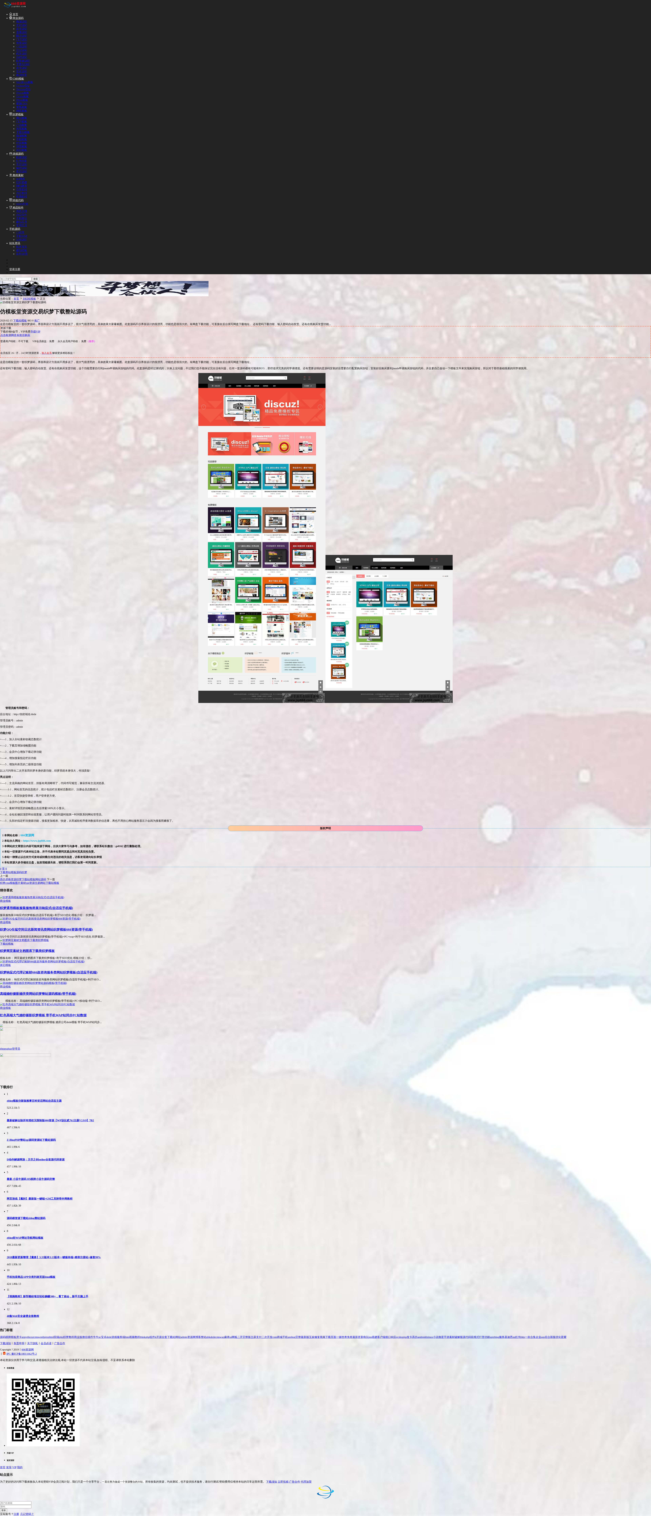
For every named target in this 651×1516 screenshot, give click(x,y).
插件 (90, 1337)
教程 (71, 1337)
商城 (279, 1337)
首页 (15, 14)
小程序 (20, 232)
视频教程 (134, 1337)
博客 (198, 1337)
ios (370, 1337)
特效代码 (18, 200)
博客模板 (21, 146)
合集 (533, 1337)
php (61, 1337)
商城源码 (21, 21)
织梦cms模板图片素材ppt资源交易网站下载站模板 (29, 882)
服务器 (503, 1337)
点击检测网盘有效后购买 (15, 335)
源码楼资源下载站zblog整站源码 (26, 1218)
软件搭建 (21, 182)
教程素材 (18, 175)
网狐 (234, 1337)
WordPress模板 (24, 82)
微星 (441, 1337)
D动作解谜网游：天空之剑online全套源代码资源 (36, 1159)
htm (127, 1337)
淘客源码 (21, 42)
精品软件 (18, 207)
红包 (518, 1337)
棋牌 (8, 1337)
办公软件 (21, 214)
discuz (30, 1337)
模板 (13, 872)
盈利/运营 (22, 253)
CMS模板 (18, 78)
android (422, 1337)
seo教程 (20, 178)
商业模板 (21, 118)
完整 (298, 1337)
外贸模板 (21, 142)
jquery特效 (22, 203)
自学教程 (21, 189)
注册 (16, 1514)
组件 (152, 1337)
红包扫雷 (21, 160)
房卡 (19, 1337)
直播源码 (21, 32)
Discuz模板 (22, 92)
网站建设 (21, 185)
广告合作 (59, 1343)
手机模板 (21, 139)
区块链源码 (23, 60)
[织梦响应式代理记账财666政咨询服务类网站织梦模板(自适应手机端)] (42, 961)
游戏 (114, 1337)
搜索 (35, 279)
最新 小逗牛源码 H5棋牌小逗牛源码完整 (31, 1179)
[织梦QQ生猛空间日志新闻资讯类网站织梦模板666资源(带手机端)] (40, 918)
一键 (339, 1337)
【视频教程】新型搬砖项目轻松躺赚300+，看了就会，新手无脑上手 (47, 1296)
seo (289, 1337)
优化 (558, 1337)
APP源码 (21, 239)
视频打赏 (21, 75)
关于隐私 (32, 1343)
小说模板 (21, 125)
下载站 (171, 1337)
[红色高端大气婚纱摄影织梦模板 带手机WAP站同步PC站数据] (37, 1004)
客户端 (381, 1337)
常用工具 (21, 225)
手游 (446, 1337)
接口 (388, 1337)
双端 (56, 1337)
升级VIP (35, 331)
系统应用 (21, 211)
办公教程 (21, 193)
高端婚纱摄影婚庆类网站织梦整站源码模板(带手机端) (38, 993)
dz (427, 1337)
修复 (317, 1337)
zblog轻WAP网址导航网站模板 (25, 1237)
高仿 (415, 1337)
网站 (178, 1337)
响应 (393, 1337)
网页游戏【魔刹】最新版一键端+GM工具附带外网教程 (40, 1198)
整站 (8, 872)
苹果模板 (21, 107)
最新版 (305, 1337)
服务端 (121, 1337)
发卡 (409, 1337)
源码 (19, 872)
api (491, 1337)
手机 (285, 1337)
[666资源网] (14, 8)
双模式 (475, 1337)
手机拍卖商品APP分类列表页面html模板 (31, 1276)
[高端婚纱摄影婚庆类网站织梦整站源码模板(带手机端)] (33, 983)
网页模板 (21, 110)
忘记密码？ (27, 1514)
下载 (2, 872)
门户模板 (21, 121)
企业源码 (21, 50)
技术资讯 (21, 246)
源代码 (467, 1337)
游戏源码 (18, 153)
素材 (452, 1337)
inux (430, 1337)
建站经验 (21, 250)
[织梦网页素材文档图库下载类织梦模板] (24, 940)
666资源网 (28, 1349)
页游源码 (21, 171)
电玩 (366, 1337)
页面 (333, 1337)
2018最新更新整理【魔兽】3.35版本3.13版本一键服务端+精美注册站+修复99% (54, 1257)
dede (109, 1337)
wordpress (43, 1337)
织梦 (24, 872)
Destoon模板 (23, 89)
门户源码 (21, 39)
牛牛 (95, 1337)
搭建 (374, 1337)
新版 (553, 1337)
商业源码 (18, 18)
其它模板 (21, 150)
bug (293, 1337)
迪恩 (510, 1337)
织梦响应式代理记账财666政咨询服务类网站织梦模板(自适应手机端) (48, 972)
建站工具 (21, 221)
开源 (159, 1337)
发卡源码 (21, 28)
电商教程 (21, 196)
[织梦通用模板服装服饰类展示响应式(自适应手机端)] (32, 897)
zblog (496, 1337)
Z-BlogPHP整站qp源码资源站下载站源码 (31, 1139)
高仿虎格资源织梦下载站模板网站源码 (23, 879)
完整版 (247, 1337)
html (51, 1337)
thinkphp (145, 1337)
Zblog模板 (22, 100)
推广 (37, 320)
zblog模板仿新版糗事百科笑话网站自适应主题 (34, 1100)
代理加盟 (306, 1481)
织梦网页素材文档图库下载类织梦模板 (27, 951)
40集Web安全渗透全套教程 (23, 1316)
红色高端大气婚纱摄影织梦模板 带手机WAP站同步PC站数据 (43, 1015)
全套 (164, 1337)
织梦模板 (18, 114)
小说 (435, 1337)
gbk (208, 1337)
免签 (349, 1337)
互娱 (311, 1337)
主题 (253, 1337)
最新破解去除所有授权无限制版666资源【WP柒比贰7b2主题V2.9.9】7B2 (50, 1120)
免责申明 (19, 1343)
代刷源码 (21, 53)
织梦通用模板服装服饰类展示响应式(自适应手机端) (36, 908)
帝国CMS (21, 103)
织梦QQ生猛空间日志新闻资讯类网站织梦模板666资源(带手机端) (46, 929)
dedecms (215, 1337)
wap (222, 1337)
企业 (538, 1337)
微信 (85, 1337)
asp (543, 1337)
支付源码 (21, 25)
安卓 (103, 1337)
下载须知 (5, 1343)
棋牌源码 (21, 157)
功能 (487, 1337)
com (274, 1337)
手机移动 (21, 218)
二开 (240, 1337)
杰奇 (344, 1337)
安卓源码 (21, 71)
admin (184, 1337)
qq (514, 1337)
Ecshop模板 (22, 85)
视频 (322, 1337)
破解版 (459, 1337)
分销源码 (21, 57)
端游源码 (21, 168)
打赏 (482, 1337)
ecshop (400, 1337)
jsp (405, 1337)
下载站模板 (23, 132)
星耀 (563, 1337)
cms (36, 1337)
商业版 (78, 1337)
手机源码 (14, 228)
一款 (527, 1337)
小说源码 (21, 46)
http (523, 1337)
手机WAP (21, 236)
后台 (547, 1337)
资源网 (191, 1337)
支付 (259, 1337)
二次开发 (267, 1337)
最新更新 (357, 1337)
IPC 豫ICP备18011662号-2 (21, 1353)
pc (99, 1337)
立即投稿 (283, 1481)
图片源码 (21, 35)
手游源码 (21, 164)
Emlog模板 (22, 96)
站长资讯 (14, 243)
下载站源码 (23, 64)
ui (231, 1337)
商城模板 (21, 135)
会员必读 (46, 1343)
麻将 (227, 1337)
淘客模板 (21, 128)
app (24, 1337)
